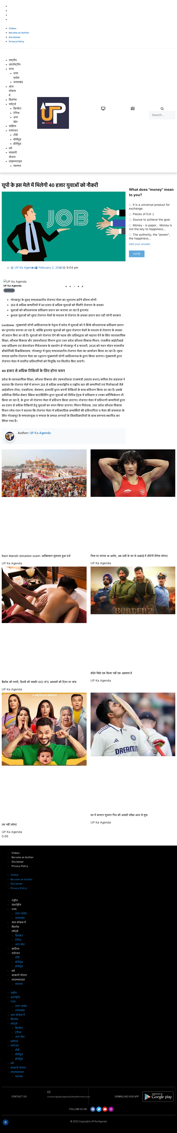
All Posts (9, 290)
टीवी (15, 135)
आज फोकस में (12, 91)
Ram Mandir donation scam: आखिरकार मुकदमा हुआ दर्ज (36, 556)
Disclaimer (15, 15)
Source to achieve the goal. (151, 219)
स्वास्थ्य (17, 165)
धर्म (10, 148)
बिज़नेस (13, 99)
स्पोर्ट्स (12, 104)
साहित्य (12, 126)
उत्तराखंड (20, 918)
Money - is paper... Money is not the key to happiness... (150, 227)
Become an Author (20, 11)
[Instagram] (111, 1109)
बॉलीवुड (17, 139)
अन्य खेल (20, 944)
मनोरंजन (13, 130)
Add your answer (139, 244)
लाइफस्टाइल (15, 161)
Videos (13, 6)
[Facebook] (92, 1109)
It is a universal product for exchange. (149, 206)
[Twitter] (98, 1109)
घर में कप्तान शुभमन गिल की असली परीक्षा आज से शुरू (119, 815)
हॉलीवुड (17, 143)
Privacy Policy (17, 20)
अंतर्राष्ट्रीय (14, 64)
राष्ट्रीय (13, 60)
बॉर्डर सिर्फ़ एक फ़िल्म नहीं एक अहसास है (111, 673)
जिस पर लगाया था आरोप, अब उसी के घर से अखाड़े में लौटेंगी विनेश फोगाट (129, 556)
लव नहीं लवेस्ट (9, 824)
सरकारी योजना (19, 975)
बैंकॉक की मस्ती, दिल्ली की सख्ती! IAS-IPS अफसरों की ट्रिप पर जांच (39, 682)
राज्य (11, 69)
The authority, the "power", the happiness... (149, 236)
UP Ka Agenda (40, 433)
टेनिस (16, 113)
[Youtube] (105, 1109)
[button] (9, 56)
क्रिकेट (17, 108)
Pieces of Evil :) (143, 214)
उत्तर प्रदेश (21, 913)
